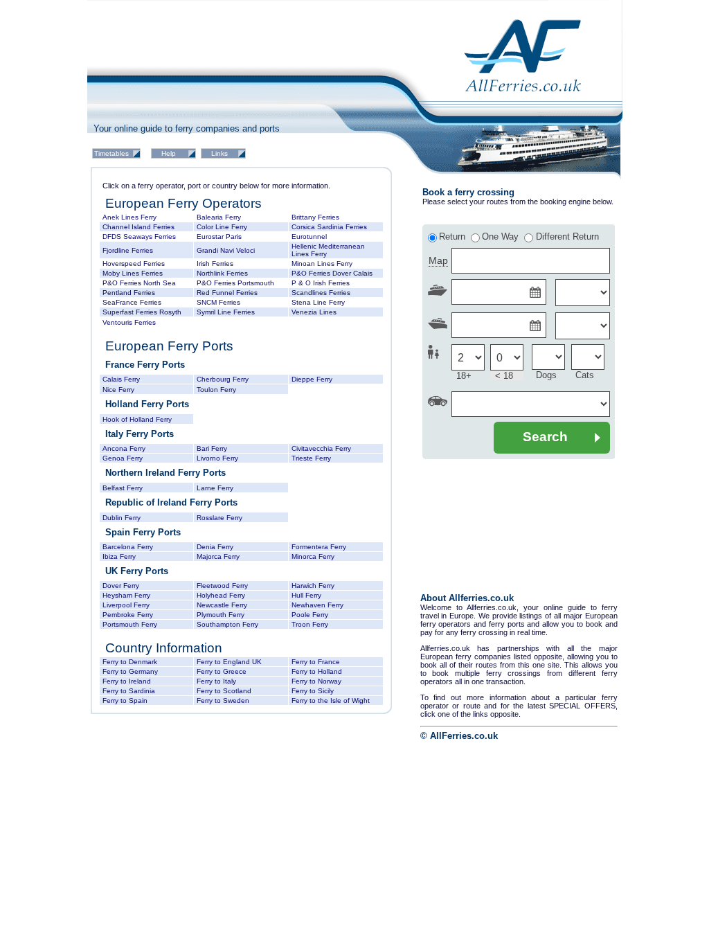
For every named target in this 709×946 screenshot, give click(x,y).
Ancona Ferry (123, 448)
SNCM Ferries (218, 302)
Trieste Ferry (311, 458)
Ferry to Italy (216, 681)
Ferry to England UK (229, 662)
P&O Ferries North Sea (139, 283)
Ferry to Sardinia (128, 691)
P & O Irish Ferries (320, 283)
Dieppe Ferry (311, 379)
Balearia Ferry (219, 217)
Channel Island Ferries (138, 227)
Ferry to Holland (316, 671)
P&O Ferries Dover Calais (332, 273)
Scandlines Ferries (320, 292)
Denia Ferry (215, 547)
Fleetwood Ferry (222, 585)
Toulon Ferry (216, 389)
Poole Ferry (309, 614)
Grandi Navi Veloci (226, 250)
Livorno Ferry (217, 458)
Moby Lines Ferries (132, 273)
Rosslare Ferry (219, 517)
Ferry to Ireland (126, 681)
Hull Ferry (306, 595)
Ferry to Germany (130, 671)
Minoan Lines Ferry (321, 263)
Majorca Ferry (218, 556)
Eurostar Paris (219, 236)
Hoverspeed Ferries (133, 263)
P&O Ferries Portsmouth (235, 283)
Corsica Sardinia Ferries (329, 227)
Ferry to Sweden (223, 700)
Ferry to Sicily (312, 691)
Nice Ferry (118, 389)
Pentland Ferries (128, 292)
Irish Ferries (215, 263)
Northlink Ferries (222, 273)
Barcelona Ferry (127, 547)
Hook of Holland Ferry (137, 419)
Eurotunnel (309, 236)
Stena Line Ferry (318, 302)
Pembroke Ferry (127, 614)
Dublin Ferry (121, 517)
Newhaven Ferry (317, 605)
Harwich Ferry (312, 585)
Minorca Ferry (312, 556)
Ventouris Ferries (129, 322)
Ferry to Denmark (129, 662)
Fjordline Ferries (127, 250)
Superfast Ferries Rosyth (141, 312)
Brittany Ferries (315, 217)
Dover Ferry (120, 585)
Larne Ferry (215, 488)
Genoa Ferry (122, 458)
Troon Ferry (309, 624)
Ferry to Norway (316, 681)
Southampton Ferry (227, 624)
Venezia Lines (313, 312)
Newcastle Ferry (222, 605)
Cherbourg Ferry (223, 379)
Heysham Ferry (126, 595)
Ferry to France (315, 662)
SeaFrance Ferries (131, 302)
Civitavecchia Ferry (321, 448)
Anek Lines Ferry (129, 217)
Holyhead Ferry (221, 595)
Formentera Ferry (318, 547)
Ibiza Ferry (119, 556)
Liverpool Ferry (126, 605)
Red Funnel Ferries (227, 292)
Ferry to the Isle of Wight (330, 700)
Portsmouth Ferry (129, 624)
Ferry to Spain (124, 700)
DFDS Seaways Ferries (139, 236)
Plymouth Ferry (220, 614)
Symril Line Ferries (226, 312)
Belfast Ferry (122, 488)
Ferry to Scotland (224, 691)
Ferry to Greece (221, 671)
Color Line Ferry (222, 227)
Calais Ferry (121, 379)
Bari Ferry (212, 448)
